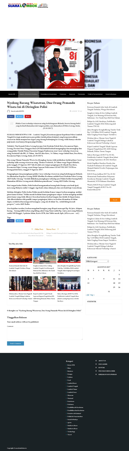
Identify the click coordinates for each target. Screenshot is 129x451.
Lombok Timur (72, 389)
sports (69, 422)
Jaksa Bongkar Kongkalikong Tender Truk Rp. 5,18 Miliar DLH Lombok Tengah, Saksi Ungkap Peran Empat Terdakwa (103, 132)
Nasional (72, 94)
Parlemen (63, 94)
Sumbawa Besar (73, 428)
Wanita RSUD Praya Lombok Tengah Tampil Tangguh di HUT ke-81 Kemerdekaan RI (101, 187)
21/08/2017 (74, 111)
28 (94, 291)
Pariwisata (81, 94)
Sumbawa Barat (72, 425)
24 (109, 287)
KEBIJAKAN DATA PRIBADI (108, 374)
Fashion (70, 377)
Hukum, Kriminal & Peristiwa (29, 94)
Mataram (70, 395)
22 (99, 287)
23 (104, 287)
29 (99, 291)
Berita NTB (12, 94)
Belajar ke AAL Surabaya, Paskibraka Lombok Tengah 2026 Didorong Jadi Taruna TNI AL (101, 123)
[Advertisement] (64, 24)
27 (88, 291)
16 (104, 283)
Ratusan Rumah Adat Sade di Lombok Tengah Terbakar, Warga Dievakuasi (19, 268)
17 (109, 283)
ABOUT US (102, 361)
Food (69, 380)
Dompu (70, 374)
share (11, 116)
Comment (10, 326)
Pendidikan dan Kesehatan (76, 410)
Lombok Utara (72, 392)
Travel (70, 434)
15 (99, 283)
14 (94, 283)
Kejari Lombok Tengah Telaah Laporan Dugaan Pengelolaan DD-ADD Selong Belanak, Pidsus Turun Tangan (102, 148)
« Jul (87, 295)
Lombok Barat (72, 383)
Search (115, 200)
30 (104, 291)
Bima (69, 368)
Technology (71, 431)
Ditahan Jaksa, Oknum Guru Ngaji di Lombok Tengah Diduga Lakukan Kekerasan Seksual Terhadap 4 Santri (20, 296)
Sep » (92, 295)
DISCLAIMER (103, 364)
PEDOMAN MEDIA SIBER (107, 371)
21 (94, 287)
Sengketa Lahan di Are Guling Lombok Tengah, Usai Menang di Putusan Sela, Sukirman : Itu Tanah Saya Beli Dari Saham (103, 115)
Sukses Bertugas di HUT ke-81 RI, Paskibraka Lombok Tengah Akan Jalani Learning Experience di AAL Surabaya (102, 157)
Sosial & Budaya (111, 94)
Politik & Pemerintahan (95, 94)
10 (109, 279)
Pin (29, 116)
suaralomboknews (21, 448)
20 (88, 287)
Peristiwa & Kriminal (74, 413)
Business (70, 371)
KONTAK (102, 367)
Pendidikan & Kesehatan (49, 94)
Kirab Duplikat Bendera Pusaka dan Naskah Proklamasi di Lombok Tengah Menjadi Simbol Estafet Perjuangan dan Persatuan (102, 167)
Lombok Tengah (73, 386)
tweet (20, 116)
